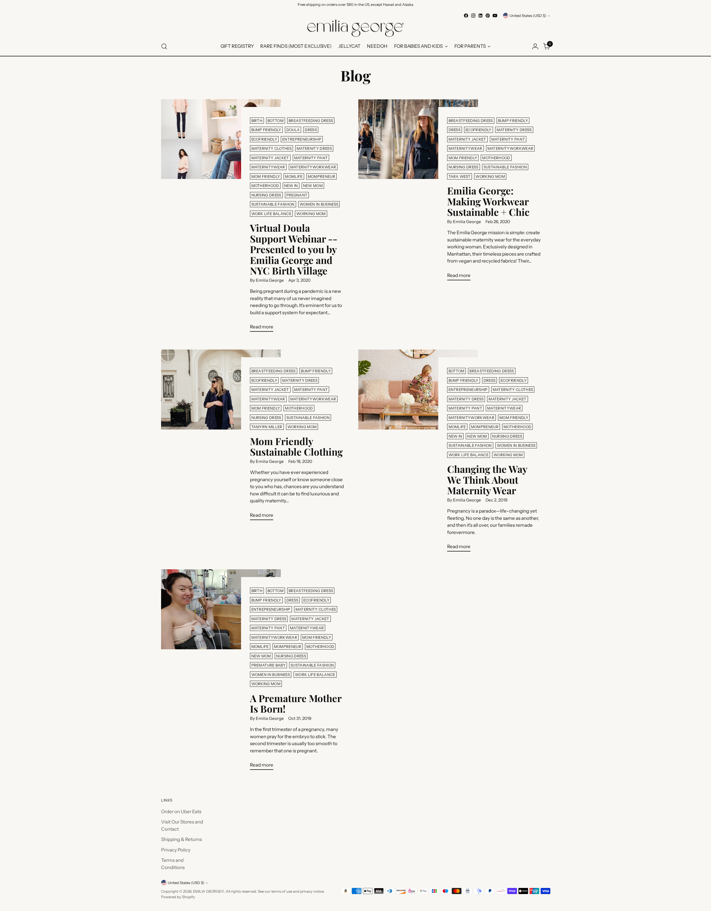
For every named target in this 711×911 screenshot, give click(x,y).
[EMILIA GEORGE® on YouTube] (494, 15)
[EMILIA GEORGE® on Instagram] (473, 15)
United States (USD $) (528, 15)
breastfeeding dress (311, 120)
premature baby (268, 665)
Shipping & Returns (181, 839)
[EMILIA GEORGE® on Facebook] (466, 15)
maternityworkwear (313, 167)
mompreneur (321, 176)
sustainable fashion (273, 204)
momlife (293, 176)
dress (311, 130)
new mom (313, 185)
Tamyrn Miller (266, 427)
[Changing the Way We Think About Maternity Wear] (418, 453)
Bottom (275, 120)
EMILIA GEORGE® (208, 891)
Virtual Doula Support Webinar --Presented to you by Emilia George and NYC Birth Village (293, 249)
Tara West (460, 176)
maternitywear (268, 167)
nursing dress (266, 195)
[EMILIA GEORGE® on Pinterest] (487, 15)
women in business (319, 204)
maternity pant (311, 158)
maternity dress (314, 148)
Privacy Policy (176, 850)
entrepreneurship (301, 139)
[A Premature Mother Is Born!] (221, 671)
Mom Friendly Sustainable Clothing (296, 446)
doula (293, 130)
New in (291, 185)
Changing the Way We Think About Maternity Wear (487, 479)
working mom (311, 213)
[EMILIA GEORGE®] (355, 28)
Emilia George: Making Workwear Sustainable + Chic (488, 201)
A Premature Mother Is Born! (295, 703)
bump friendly (266, 130)
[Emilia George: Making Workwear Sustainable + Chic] (418, 192)
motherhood (265, 185)
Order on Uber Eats (181, 811)
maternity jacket (270, 158)
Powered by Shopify (178, 897)
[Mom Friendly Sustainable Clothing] (221, 437)
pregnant (297, 195)
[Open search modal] (164, 46)
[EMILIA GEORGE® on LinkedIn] (480, 15)
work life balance (271, 213)
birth (257, 120)
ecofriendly (264, 139)
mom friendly (265, 176)
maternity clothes (271, 148)
